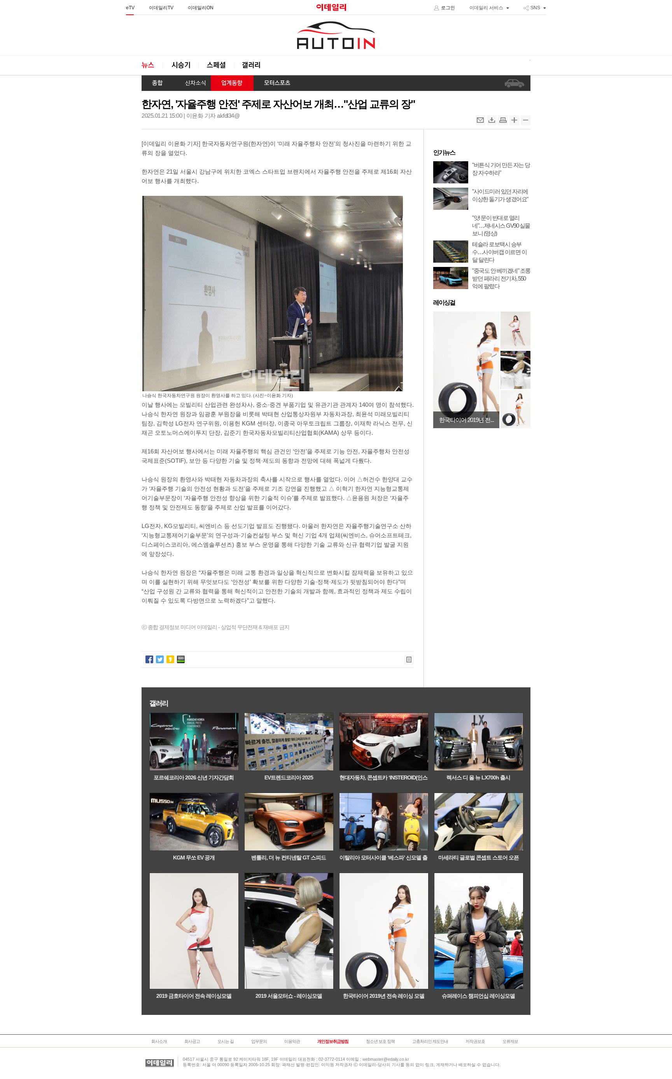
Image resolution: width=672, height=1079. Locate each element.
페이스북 (149, 659)
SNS (535, 7)
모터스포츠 (277, 83)
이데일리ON (201, 7)
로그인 (448, 7)
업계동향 (232, 83)
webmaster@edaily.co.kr (385, 1059)
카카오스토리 (170, 659)
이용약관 (292, 1041)
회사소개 (159, 1041)
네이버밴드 (181, 659)
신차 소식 (192, 83)
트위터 (160, 659)
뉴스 (152, 65)
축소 (525, 120)
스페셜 (216, 65)
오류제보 (510, 1041)
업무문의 (259, 1041)
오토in (336, 35)
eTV (130, 7)
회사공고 (192, 1041)
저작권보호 (475, 1041)
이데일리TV (161, 7)
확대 (514, 120)
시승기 (180, 65)
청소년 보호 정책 (380, 1041)
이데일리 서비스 (486, 7)
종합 (158, 83)
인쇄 (503, 120)
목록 (409, 659)
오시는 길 (225, 1041)
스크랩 (492, 120)
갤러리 (252, 65)
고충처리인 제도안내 (430, 1041)
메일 (480, 120)
